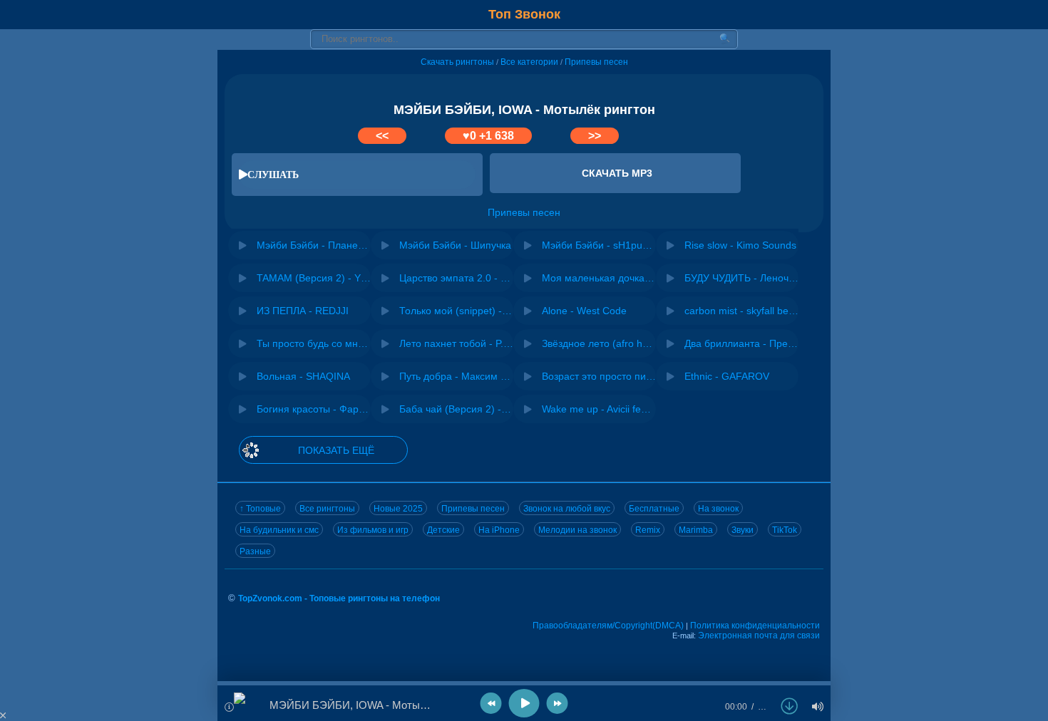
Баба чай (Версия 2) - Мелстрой (456, 409)
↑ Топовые (260, 509)
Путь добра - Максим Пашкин (456, 376)
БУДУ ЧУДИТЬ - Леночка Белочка (741, 278)
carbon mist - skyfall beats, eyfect (741, 310)
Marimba (696, 530)
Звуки (742, 530)
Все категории (529, 62)
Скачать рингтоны (457, 62)
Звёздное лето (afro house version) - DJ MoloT (599, 343)
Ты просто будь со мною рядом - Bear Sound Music (314, 343)
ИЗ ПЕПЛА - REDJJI (303, 310)
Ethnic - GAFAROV (726, 376)
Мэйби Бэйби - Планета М (314, 245)
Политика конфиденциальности (755, 626)
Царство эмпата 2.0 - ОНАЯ (456, 278)
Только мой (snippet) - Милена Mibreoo (456, 310)
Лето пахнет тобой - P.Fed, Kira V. (456, 343)
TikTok (784, 530)
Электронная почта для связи (759, 635)
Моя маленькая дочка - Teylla (599, 278)
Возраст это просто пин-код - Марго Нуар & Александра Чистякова (599, 376)
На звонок (718, 509)
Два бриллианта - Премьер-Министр (741, 343)
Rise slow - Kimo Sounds (740, 245)
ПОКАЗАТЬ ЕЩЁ (336, 450)
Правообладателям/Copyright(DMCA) (608, 626)
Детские (443, 530)
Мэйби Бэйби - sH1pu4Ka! (599, 245)
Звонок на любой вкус (566, 509)
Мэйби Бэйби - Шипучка (455, 245)
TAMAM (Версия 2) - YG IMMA (314, 278)
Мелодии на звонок (577, 530)
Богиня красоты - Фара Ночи (314, 409)
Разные (255, 551)
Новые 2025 (398, 509)
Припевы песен (596, 62)
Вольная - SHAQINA (303, 376)
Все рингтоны (327, 509)
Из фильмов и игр (373, 530)
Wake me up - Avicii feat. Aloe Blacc (599, 409)
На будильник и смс (279, 530)
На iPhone (499, 530)
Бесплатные (654, 509)
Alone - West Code (584, 310)
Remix (647, 530)
